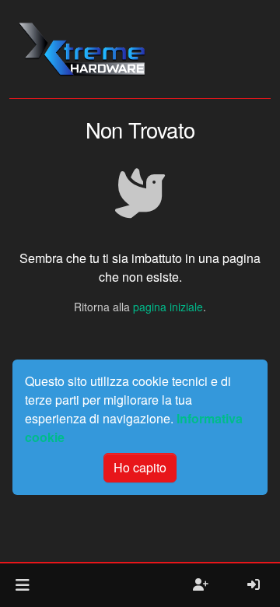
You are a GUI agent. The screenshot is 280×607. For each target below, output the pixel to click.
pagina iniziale (168, 306)
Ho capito (140, 467)
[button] (22, 585)
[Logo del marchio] (81, 49)
